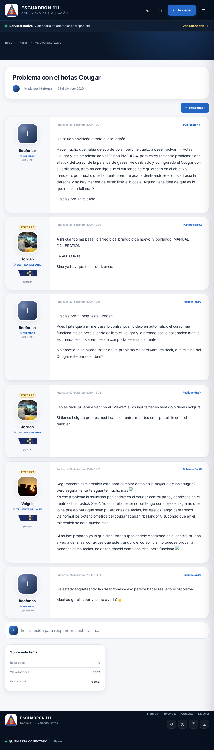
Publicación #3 (192, 301)
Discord (203, 714)
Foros (24, 42)
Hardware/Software (48, 42)
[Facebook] (171, 724)
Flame (58, 741)
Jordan (27, 259)
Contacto (187, 714)
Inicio (9, 42)
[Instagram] (193, 724)
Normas (152, 714)
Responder (197, 107)
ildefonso (27, 150)
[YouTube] (204, 724)
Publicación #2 (192, 224)
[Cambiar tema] (147, 10)
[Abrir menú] (203, 10)
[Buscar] (160, 10)
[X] (182, 724)
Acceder (184, 10)
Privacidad (169, 714)
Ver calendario (193, 26)
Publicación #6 (192, 574)
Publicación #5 (192, 469)
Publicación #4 (192, 392)
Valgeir (27, 503)
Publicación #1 (192, 124)
